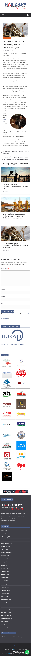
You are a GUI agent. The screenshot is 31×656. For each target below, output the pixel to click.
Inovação (3, 587)
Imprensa (3, 584)
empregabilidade (5, 562)
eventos (3, 565)
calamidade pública (6, 537)
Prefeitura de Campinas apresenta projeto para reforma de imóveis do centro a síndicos (15, 158)
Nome (3, 289)
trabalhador (4, 624)
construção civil (7, 37)
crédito (3, 549)
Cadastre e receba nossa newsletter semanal (12, 344)
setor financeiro (5, 615)
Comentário (5, 269)
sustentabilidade (5, 618)
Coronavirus (4, 546)
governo (3, 568)
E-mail (3, 296)
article (2, 530)
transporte (4, 628)
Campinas (3, 540)
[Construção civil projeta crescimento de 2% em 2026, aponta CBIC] (15, 168)
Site (2, 303)
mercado (3, 602)
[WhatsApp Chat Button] (27, 652)
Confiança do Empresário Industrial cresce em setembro (16, 152)
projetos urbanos (5, 606)
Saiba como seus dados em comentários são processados (15, 316)
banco (2, 533)
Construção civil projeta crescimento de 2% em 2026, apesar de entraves (15, 246)
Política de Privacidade (9, 636)
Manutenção (4, 596)
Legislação (4, 593)
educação (3, 559)
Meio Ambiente (5, 599)
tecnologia (4, 621)
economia (3, 555)
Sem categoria (5, 612)
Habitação (3, 574)
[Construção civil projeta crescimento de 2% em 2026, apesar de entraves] (15, 227)
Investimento (4, 590)
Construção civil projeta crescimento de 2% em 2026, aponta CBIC (15, 186)
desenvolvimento (5, 552)
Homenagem (4, 577)
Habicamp (13, 50)
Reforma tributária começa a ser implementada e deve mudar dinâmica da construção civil (14, 216)
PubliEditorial (4, 609)
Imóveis (3, 580)
